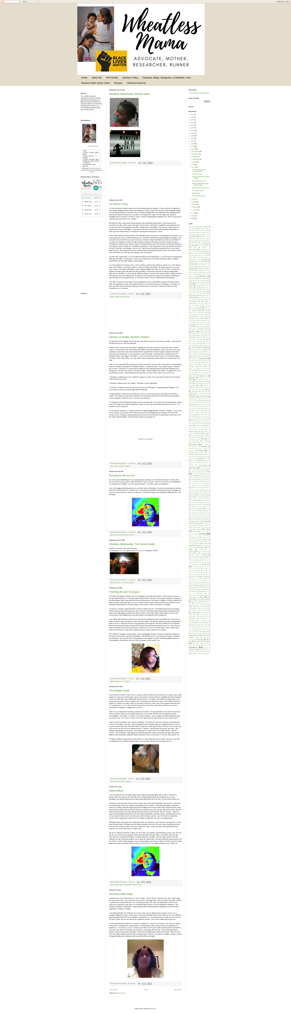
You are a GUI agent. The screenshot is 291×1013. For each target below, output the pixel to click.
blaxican (196, 266)
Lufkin (202, 439)
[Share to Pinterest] (152, 163)
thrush (192, 605)
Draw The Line (199, 333)
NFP (196, 477)
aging (195, 232)
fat (203, 351)
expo (190, 347)
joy (207, 420)
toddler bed (199, 606)
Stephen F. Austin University (196, 582)
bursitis (206, 282)
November (195, 154)
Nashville (200, 475)
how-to (196, 408)
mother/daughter (193, 466)
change (191, 289)
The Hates (198, 599)
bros (196, 280)
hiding (190, 398)
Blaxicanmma (205, 266)
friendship (203, 358)
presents (205, 516)
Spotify (200, 574)
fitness (203, 354)
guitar (204, 387)
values (208, 624)
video (190, 627)
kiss (204, 423)
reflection (205, 523)
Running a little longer (121, 893)
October (195, 157)
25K (205, 228)
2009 (192, 218)
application (199, 240)
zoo (206, 653)
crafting (199, 310)
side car (206, 559)
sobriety (197, 564)
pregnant (198, 516)
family (206, 349)
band (196, 251)
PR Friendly (112, 77)
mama (206, 442)
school (199, 541)
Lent (199, 431)
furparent (191, 364)
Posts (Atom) (121, 993)
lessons (206, 431)
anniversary (192, 238)
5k (207, 230)
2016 (192, 138)
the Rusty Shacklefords (198, 601)
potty (203, 512)
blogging (191, 268)
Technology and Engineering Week (198, 595)
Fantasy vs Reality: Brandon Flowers (129, 337)
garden (205, 366)
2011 (192, 213)
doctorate (192, 332)
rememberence (201, 525)
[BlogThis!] (145, 163)
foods (196, 356)
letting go (191, 433)
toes (197, 608)
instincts (206, 410)
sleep (133, 884)
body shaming (206, 270)
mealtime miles (203, 452)
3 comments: (131, 882)
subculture (200, 587)
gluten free (192, 376)
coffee (198, 303)
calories (206, 284)
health (191, 395)
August (194, 162)
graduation (198, 383)
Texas (201, 597)
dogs (209, 332)
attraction (200, 245)
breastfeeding (201, 276)
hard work (199, 393)
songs (198, 570)
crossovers (191, 314)
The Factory (124, 582)
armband (202, 242)
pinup (208, 504)
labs (192, 427)
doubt (192, 333)
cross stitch (204, 312)
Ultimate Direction (203, 618)
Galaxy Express (202, 364)
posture (197, 512)
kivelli (209, 423)
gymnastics (195, 391)
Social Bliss (140, 550)
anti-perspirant (202, 238)
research (198, 527)
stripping (128, 781)
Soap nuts (198, 562)
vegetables (198, 625)
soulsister (197, 572)
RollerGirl (195, 531)
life (209, 433)
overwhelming (194, 493)
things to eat (206, 603)
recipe (198, 523)
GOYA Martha (198, 381)
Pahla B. (208, 493)
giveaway (191, 374)
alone (206, 236)
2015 (192, 141)
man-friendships (193, 446)
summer (191, 589)
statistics (205, 578)
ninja (201, 479)
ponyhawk (200, 510)
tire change (200, 605)
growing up (192, 387)
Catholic (191, 288)
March (194, 204)
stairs (206, 574)
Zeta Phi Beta (199, 653)
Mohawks (206, 460)
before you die (201, 255)
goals (190, 379)
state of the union (196, 578)
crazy (196, 312)
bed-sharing (192, 255)
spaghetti (205, 572)
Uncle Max (122, 550)
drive (207, 335)
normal (208, 481)
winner (190, 645)
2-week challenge (203, 226)
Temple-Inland (192, 597)
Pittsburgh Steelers (196, 506)
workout (201, 649)
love (190, 439)
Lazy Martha (204, 429)
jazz (199, 416)
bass (209, 251)
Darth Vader (207, 320)
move (208, 468)
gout (190, 381)
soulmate (205, 570)
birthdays (191, 263)
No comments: (132, 162)
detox (203, 324)
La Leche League (201, 425)
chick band (205, 291)
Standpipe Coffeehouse (203, 576)
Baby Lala (192, 247)
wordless (131, 582)
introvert (205, 412)
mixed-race (193, 460)
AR (209, 240)
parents (191, 496)
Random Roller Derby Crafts (95, 83)
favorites (193, 353)
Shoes (196, 557)
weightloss (191, 637)
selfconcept (192, 551)
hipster (206, 400)
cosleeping (199, 309)
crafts (206, 310)
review (190, 529)
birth (190, 261)
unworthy (200, 622)
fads (192, 349)
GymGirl (207, 389)
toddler (190, 606)
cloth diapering (193, 301)
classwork (198, 299)
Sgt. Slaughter (195, 555)
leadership (191, 431)
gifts (195, 370)
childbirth (116, 296)
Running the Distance (196, 536)
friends (208, 356)
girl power (191, 372)
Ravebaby (205, 521)
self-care (191, 547)
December (195, 151)
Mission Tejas (206, 458)
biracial (206, 259)
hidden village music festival (199, 397)
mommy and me (193, 462)
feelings (199, 353)
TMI (207, 605)
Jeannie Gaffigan (193, 418)
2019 (192, 133)
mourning (202, 468)
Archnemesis (194, 242)
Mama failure (116, 790)
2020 (192, 130)
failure (121, 884)
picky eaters (205, 502)
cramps (190, 312)
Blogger (153, 1008)
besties (198, 257)
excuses (191, 345)
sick (209, 557)
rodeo (196, 529)
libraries (198, 433)
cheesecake (205, 289)
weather (200, 633)
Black (199, 264)
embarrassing (199, 341)
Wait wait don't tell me (203, 629)
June (194, 167)
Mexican (201, 454)
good (197, 379)
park (197, 496)
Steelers (205, 580)
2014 (192, 144)
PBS (192, 498)
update (206, 622)
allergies (116, 884)
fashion (198, 351)
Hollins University (203, 402)
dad (203, 316)
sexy (209, 553)
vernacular (206, 625)
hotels (199, 406)
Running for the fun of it (122, 475)
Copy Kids (207, 307)
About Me (97, 77)
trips (122, 681)
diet (192, 326)
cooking (200, 307)
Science (206, 541)
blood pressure (201, 268)
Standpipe (191, 576)
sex (196, 553)
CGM (207, 288)
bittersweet (192, 264)
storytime (194, 584)
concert (200, 305)
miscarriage (196, 458)
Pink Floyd (202, 504)
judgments (191, 421)
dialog (208, 324)
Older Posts (177, 990)
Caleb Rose (199, 284)
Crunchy (198, 314)
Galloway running (194, 366)
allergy (201, 236)
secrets (190, 543)
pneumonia (200, 508)
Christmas (192, 297)
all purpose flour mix (204, 234)
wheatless (206, 641)
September (195, 159)
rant (194, 521)
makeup (198, 442)
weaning (208, 631)
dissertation (201, 328)
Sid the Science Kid (196, 559)
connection (193, 307)
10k (195, 226)
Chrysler (200, 297)
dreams (195, 335)
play (207, 506)
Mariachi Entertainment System (198, 448)
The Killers (127, 466)
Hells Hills (207, 395)
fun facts (191, 362)
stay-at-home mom (194, 580)
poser (190, 512)
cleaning (206, 299)
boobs (198, 272)
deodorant (196, 324)
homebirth (191, 404)
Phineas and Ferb (195, 502)
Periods (196, 500)
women (206, 645)
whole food (205, 643)
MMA (199, 460)
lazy (197, 429)
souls (190, 572)
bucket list (117, 781)
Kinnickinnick (197, 423)
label (209, 425)
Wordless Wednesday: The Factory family (132, 544)
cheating (197, 289)
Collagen (205, 303)
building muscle (197, 282)
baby (206, 245)
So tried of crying (118, 204)
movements (194, 470)
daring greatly (198, 320)
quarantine (205, 519)
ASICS (192, 244)
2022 (192, 125)
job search (203, 418)
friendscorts (194, 358)
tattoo (190, 591)
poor (207, 510)
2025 (192, 117)
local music (202, 435)
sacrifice (200, 538)
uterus (196, 624)
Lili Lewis (193, 435)
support (198, 589)
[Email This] (143, 163)
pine (196, 504)
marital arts (192, 450)
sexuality (202, 553)
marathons (204, 446)
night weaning (204, 477)
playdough (191, 508)
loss (200, 437)
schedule (191, 539)
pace (202, 493)
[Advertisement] (145, 182)
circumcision (207, 297)
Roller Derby (205, 529)
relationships (192, 525)
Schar (206, 538)
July (193, 165)
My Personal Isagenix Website (199, 93)
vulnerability (192, 629)
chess (198, 291)
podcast (208, 508)
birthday (205, 261)
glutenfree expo (203, 377)
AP (209, 238)
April (194, 202)
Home (84, 77)
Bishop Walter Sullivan (202, 263)
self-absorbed (205, 545)
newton (191, 477)
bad (200, 249)
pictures (191, 504)
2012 (192, 149)
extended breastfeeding (202, 347)
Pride (190, 517)
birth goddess (197, 261)
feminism (206, 353)
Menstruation (192, 454)
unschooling (192, 622)
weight (198, 635)
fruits (194, 360)
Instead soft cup (196, 410)
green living (195, 385)
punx (192, 519)
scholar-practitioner (202, 539)
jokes (203, 420)
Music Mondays (206, 473)
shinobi (190, 557)
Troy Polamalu (204, 614)
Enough (200, 343)
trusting (191, 616)
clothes (203, 301)
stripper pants (192, 585)
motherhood (125, 535)
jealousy (206, 416)
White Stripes (196, 643)
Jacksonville (207, 414)
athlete (199, 244)
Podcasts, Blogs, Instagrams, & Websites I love (167, 77)
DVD (196, 337)
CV (199, 316)
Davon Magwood (203, 322)
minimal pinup (197, 456)
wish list (198, 645)
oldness (197, 487)
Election (191, 341)
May (193, 199)
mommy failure (128, 884)
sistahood (191, 560)
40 (203, 230)
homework (199, 404)
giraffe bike (205, 370)
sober (190, 564)
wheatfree (197, 641)
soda (204, 568)
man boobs (205, 444)
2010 (192, 216)
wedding (206, 633)
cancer (191, 286)
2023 (192, 122)
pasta (201, 496)
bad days (206, 249)
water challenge (193, 631)
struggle (193, 587)
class (192, 299)
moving (200, 470)
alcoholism (207, 232)
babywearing (193, 249)
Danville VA (123, 296)
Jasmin (193, 416)
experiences (205, 345)
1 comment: (131, 293)
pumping (195, 517)
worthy (190, 651)
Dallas (195, 318)
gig (200, 370)
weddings (126, 681)
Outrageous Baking (194, 491)
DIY (195, 329)
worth (207, 649)
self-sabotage (202, 549)
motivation (192, 468)
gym (202, 389)
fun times (199, 362)
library (204, 433)
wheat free (139, 884)
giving (206, 374)
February (195, 207)
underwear (203, 620)
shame (205, 555)
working (206, 647)
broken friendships (203, 278)
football (202, 356)
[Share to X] (147, 163)
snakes (190, 562)
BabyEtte (204, 247)
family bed (191, 351)
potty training (198, 514)
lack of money (200, 427)
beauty (206, 253)
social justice (195, 566)
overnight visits (206, 491)
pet (202, 500)
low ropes (195, 439)
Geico (202, 368)
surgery (206, 589)
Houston (206, 406)
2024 (192, 120)
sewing (191, 553)
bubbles (202, 280)
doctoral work (204, 329)
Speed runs (192, 574)
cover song (207, 309)
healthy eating (199, 395)
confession (207, 305)
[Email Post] (139, 162)
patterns (208, 496)
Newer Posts (114, 990)
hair (203, 391)
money (205, 464)
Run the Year (192, 534)
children (206, 295)
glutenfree (192, 378)
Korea (192, 425)
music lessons (196, 473)
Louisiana (206, 437)
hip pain (199, 400)
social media (205, 566)
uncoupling (191, 620)
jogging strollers (195, 420)
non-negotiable (200, 481)
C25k (190, 284)
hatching (206, 393)
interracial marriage (194, 412)
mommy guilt (117, 535)
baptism (203, 251)
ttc (196, 616)
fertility (190, 354)
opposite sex (192, 489)
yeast (192, 653)
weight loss (205, 635)
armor (208, 242)
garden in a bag (193, 368)
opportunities (204, 487)
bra (202, 274)
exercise (197, 345)
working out (192, 649)
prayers (191, 516)
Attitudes (124, 705)
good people (204, 379)
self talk (197, 545)
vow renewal (204, 627)
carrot (206, 286)
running (131, 535)
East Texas (203, 337)
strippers (201, 585)
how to (190, 408)
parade (199, 495)
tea (195, 591)
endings (193, 343)
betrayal (206, 257)
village (196, 627)
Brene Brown (192, 278)
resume (206, 527)
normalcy (193, 483)
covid (192, 310)
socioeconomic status (194, 568)
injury (209, 408)
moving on (207, 470)
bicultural (191, 259)
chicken (123, 781)
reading (191, 523)
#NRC (190, 226)
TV (207, 616)
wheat (201, 637)
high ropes (198, 398)
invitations (191, 414)
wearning (193, 633)
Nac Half (193, 475)
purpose (198, 519)
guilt (128, 296)
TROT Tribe (192, 614)
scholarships (192, 541)
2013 (192, 146)
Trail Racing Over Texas (197, 610)
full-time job (201, 360)
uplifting (191, 624)
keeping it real (200, 421)
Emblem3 (207, 341)
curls (204, 314)
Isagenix (199, 414)
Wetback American (136, 83)
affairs (116, 466)
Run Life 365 (204, 531)
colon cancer (192, 305)
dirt (209, 326)
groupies (205, 385)
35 (199, 230)
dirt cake (193, 328)
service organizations (203, 551)
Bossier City (205, 272)
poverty (206, 514)
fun (207, 360)
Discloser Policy (130, 77)
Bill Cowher (199, 259)
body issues (197, 270)
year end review (205, 651)
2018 (192, 136)
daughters (193, 322)
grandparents (206, 383)
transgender (194, 612)
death (190, 324)
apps (205, 240)
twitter (190, 618)
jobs (209, 418)
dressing (201, 335)
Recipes (118, 83)
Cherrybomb (192, 291)
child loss (199, 293)
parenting (205, 495)
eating (201, 339)
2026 (192, 114)
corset (192, 309)
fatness (208, 351)
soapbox (206, 562)
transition (202, 612)
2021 (192, 128)
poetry (192, 510)
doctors (202, 332)
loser (195, 437)
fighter (196, 354)
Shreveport (203, 557)
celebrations (199, 288)
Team (200, 591)
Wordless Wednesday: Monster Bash (129, 94)
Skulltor (199, 560)
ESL (207, 343)
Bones (192, 272)
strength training (204, 584)
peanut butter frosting (202, 498)
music (208, 472)
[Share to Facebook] (149, 163)
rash (199, 521)
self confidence (200, 543)
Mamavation (193, 445)
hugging (203, 408)
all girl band (194, 234)
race (190, 521)
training (208, 610)
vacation (202, 624)
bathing (193, 253)
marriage (120, 466)
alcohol (201, 232)
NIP (205, 479)
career (199, 286)
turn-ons (201, 616)
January (195, 210)
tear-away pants (202, 593)
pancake (192, 495)
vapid (191, 625)
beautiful (199, 253)
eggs (206, 339)
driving (190, 337)
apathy (192, 240)
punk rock (207, 517)
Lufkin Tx (202, 441)
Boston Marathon (193, 274)
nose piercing (202, 483)
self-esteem (200, 547)
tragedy (208, 608)
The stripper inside (119, 690)
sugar (206, 587)
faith (202, 349)
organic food (204, 489)
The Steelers (197, 603)
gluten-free (203, 376)
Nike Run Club (193, 479)
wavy (201, 631)
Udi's (195, 618)
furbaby (206, 362)
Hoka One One (193, 402)
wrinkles (196, 651)
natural (206, 475)
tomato (202, 608)
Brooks (190, 280)
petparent (207, 500)
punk (201, 517)
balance (191, 251)
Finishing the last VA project (124, 591)
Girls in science (203, 372)
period (190, 500)
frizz (190, 360)
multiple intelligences (197, 471)
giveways (199, 374)
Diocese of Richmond (201, 326)
